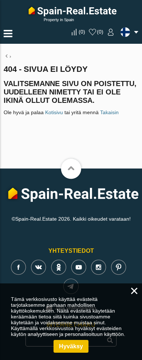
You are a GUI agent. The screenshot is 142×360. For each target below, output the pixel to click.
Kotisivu (54, 112)
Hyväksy (71, 346)
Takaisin (109, 112)
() (82, 32)
